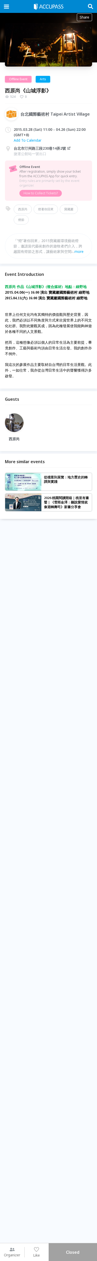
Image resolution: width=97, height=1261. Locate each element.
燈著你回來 (46, 209)
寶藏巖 (68, 209)
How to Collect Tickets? (41, 193)
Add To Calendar (27, 140)
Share (84, 17)
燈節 (21, 220)
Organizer (12, 1254)
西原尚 (22, 209)
